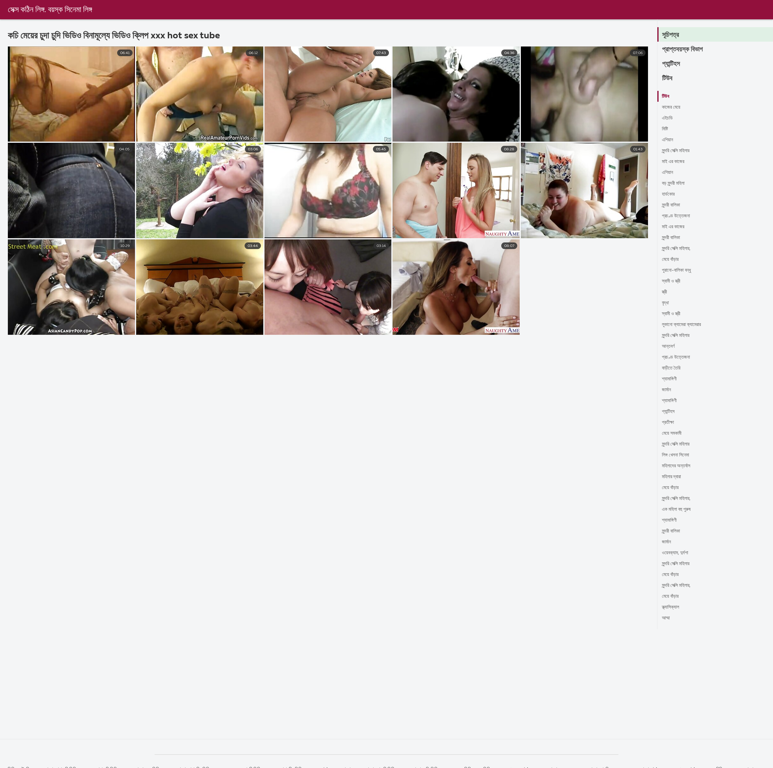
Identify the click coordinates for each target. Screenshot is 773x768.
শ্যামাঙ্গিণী (669, 379)
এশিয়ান (667, 140)
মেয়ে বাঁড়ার (670, 259)
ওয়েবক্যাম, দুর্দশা (675, 553)
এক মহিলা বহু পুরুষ (676, 509)
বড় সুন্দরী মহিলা (673, 183)
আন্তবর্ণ (668, 346)
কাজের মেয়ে (671, 107)
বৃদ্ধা (665, 303)
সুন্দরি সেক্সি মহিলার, (676, 248)
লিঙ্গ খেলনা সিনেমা (675, 455)
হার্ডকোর (668, 194)
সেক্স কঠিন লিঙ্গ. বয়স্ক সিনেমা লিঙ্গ (50, 10)
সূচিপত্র (670, 35)
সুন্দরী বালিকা (671, 205)
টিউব (667, 78)
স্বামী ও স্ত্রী (671, 281)
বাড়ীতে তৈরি (671, 368)
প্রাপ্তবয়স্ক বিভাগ (682, 49)
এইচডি (667, 118)
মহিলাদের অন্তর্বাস (676, 466)
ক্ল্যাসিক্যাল (670, 607)
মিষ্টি (665, 129)
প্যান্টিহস (671, 64)
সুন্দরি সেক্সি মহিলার (675, 151)
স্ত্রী (664, 292)
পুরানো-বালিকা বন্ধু (676, 270)
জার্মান (666, 390)
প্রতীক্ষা (668, 422)
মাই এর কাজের (673, 161)
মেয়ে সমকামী (672, 433)
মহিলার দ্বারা (671, 477)
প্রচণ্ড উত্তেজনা (676, 216)
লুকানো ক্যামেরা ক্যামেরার (681, 324)
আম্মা (666, 618)
